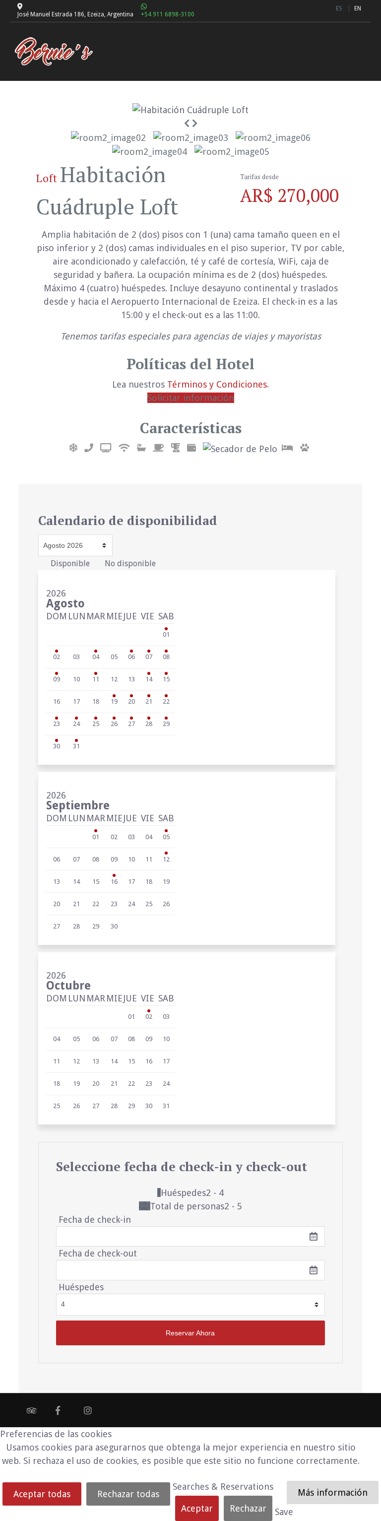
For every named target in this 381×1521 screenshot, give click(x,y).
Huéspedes (81, 1287)
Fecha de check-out (98, 1253)
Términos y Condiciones (217, 384)
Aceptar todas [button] (41, 1494)
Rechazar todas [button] (128, 1494)
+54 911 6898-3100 (167, 14)
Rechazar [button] (248, 1508)
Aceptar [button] (197, 1508)
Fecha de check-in (95, 1219)
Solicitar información (190, 398)
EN (357, 8)
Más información (333, 1492)
